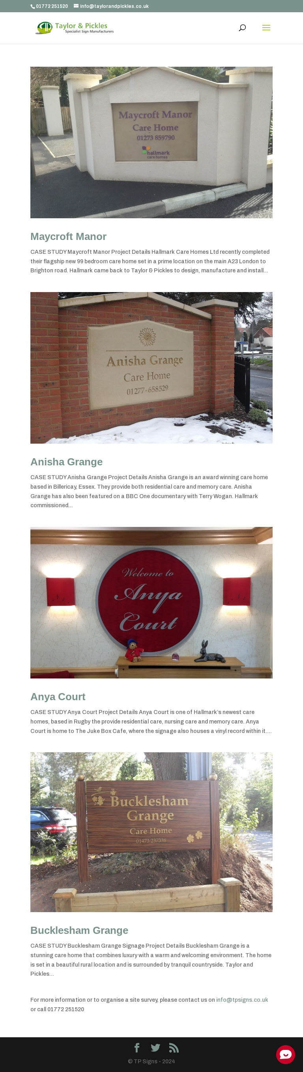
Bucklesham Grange (79, 930)
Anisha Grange (66, 462)
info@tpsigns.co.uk (242, 1000)
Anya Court (58, 697)
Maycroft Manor (68, 236)
